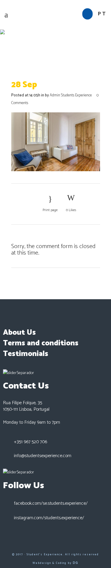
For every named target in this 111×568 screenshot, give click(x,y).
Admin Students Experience (71, 95)
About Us (19, 332)
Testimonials (25, 354)
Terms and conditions (40, 343)
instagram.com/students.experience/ (49, 518)
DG (75, 563)
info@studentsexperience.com (42, 456)
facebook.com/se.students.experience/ (51, 503)
